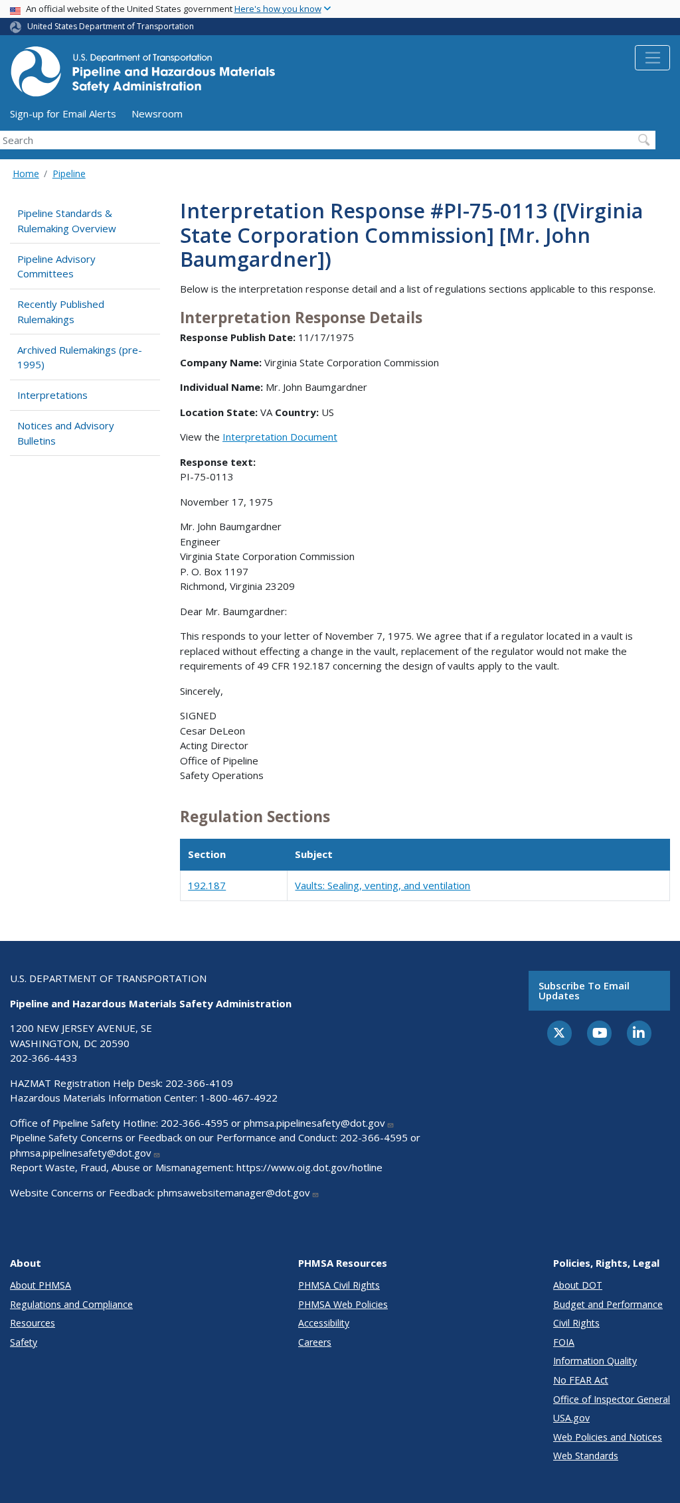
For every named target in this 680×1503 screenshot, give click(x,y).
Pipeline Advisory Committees (56, 266)
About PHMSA (40, 1285)
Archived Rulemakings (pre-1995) (79, 357)
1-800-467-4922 (239, 1097)
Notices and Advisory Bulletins (65, 433)
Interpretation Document (279, 436)
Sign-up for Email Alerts (63, 113)
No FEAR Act (580, 1380)
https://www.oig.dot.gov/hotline (309, 1167)
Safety (23, 1342)
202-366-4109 (199, 1083)
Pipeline (69, 173)
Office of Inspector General (611, 1399)
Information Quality (595, 1360)
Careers (314, 1342)
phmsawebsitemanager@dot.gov (233, 1192)
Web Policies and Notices (607, 1437)
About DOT (577, 1285)
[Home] (143, 75)
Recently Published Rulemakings (60, 311)
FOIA (563, 1342)
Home (26, 173)
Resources (32, 1323)
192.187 (207, 885)
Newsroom (157, 113)
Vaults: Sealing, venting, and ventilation (382, 885)
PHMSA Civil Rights (339, 1285)
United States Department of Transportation (110, 26)
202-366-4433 (44, 1057)
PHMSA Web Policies (343, 1304)
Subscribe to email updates (584, 990)
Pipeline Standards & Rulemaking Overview (66, 220)
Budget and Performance (608, 1304)
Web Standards (585, 1455)
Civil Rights (576, 1323)
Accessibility (323, 1323)
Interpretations (52, 394)
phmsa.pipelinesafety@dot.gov (314, 1122)
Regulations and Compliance (71, 1304)
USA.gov (571, 1417)
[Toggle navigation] (652, 57)
